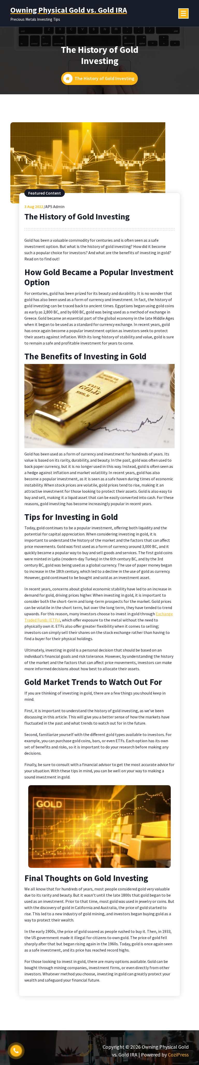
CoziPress (178, 1054)
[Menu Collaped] (183, 13)
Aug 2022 (33, 206)
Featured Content (44, 193)
